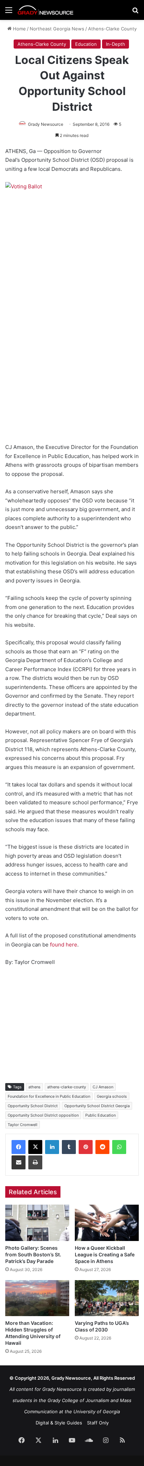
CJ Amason (103, 1086)
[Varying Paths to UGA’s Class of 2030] (107, 1298)
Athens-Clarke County (112, 28)
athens (34, 1086)
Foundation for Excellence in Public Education (49, 1096)
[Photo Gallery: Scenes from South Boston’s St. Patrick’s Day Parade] (37, 1223)
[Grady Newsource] (45, 10)
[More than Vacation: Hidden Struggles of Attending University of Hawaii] (37, 1298)
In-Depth (115, 44)
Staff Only (98, 1422)
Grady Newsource (45, 124)
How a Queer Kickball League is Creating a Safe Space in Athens (105, 1254)
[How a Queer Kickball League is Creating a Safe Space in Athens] (107, 1223)
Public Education (100, 1115)
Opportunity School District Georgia (97, 1105)
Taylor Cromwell (22, 1124)
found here (63, 944)
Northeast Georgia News (57, 28)
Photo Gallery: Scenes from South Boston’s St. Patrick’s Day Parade (33, 1254)
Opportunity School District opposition (43, 1115)
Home (19, 28)
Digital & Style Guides (59, 1422)
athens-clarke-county (66, 1086)
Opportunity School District (33, 1105)
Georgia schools (112, 1096)
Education (86, 44)
